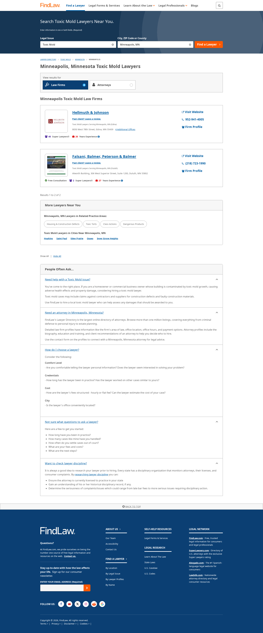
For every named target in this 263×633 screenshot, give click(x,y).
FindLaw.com (196, 538)
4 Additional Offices (125, 129)
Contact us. (70, 556)
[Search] (219, 5)
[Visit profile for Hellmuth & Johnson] (56, 121)
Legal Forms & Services (156, 538)
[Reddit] (94, 604)
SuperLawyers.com (199, 550)
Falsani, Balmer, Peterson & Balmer (104, 156)
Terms (43, 623)
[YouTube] (69, 604)
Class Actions (110, 224)
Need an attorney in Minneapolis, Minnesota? (74, 312)
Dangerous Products (133, 224)
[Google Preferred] (102, 604)
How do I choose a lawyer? (62, 350)
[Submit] (87, 587)
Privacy (55, 623)
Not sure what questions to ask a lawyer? (71, 422)
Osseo (90, 238)
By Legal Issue (113, 573)
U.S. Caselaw (150, 568)
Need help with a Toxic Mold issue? (67, 279)
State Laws (149, 562)
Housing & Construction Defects (63, 224)
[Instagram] (86, 604)
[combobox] (78, 44)
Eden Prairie (77, 238)
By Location (111, 568)
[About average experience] (99, 136)
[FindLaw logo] (51, 5)
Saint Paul (61, 238)
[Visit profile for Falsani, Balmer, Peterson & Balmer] (56, 165)
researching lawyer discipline (91, 474)
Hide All (57, 256)
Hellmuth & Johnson (90, 112)
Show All (44, 256)
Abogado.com (196, 562)
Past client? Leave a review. (86, 118)
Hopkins (48, 238)
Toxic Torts (91, 224)
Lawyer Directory (48, 59)
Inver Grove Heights (107, 238)
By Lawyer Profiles (115, 579)
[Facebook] (61, 604)
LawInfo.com (196, 575)
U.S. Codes (149, 573)
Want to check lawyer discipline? (66, 463)
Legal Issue (47, 38)
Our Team (111, 538)
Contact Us (111, 549)
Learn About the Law (155, 556)
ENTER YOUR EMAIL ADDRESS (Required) (61, 581)
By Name (110, 584)
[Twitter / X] (78, 604)
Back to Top (133, 506)
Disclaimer (69, 623)
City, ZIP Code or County (131, 38)
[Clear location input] (190, 44)
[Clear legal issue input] (112, 44)
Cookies (84, 623)
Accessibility (112, 543)
